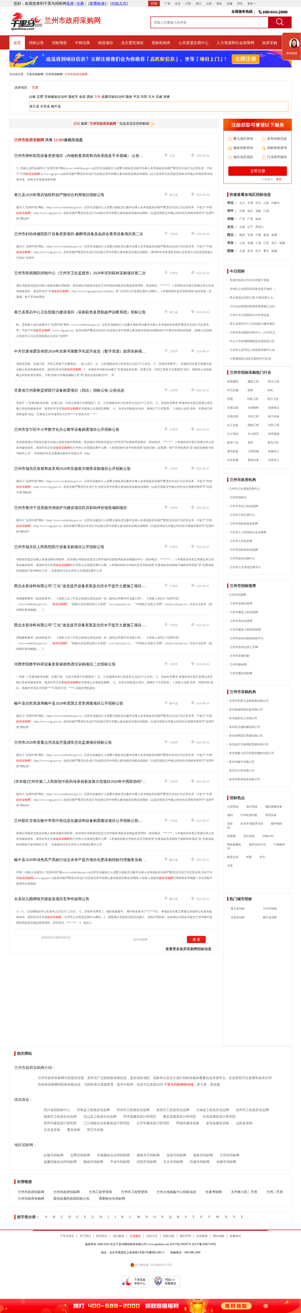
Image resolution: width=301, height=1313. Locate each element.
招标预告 (59, 43)
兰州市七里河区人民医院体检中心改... (252, 350)
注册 (80, 3)
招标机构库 (161, 43)
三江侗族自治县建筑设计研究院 (106, 1123)
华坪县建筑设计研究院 (139, 1116)
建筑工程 (253, 381)
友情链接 (202, 1236)
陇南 (129, 96)
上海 (258, 243)
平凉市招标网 (120, 1162)
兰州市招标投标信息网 (242, 549)
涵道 (230, 823)
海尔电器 (251, 806)
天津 (250, 203)
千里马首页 (67, 1236)
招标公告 (36, 43)
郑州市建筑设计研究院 (60, 1123)
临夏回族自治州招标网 (60, 1162)
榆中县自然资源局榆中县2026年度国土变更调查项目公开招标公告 (68, 703)
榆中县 (56, 106)
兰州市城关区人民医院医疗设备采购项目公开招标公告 (59, 547)
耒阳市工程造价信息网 (172, 1110)
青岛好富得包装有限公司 (243, 779)
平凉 (136, 96)
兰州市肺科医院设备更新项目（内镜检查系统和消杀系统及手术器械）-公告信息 (80, 156)
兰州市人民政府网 (239, 541)
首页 (17, 43)
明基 (249, 857)
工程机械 (253, 451)
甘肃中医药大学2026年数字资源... (249, 280)
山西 (266, 203)
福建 (282, 243)
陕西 (242, 235)
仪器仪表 (232, 416)
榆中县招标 (270, 917)
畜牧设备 (253, 460)
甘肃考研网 (213, 1192)
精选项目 (105, 43)
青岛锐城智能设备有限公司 (245, 709)
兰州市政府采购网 (31, 1198)
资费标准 (97, 3)
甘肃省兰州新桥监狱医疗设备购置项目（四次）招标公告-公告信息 (69, 390)
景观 (230, 399)
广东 (167, 3)
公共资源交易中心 (193, 43)
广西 (250, 219)
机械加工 (273, 451)
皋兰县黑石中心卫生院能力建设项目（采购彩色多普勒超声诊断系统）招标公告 (80, 312)
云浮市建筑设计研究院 (152, 1123)
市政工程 (250, 399)
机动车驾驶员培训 (252, 823)
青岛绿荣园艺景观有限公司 (245, 735)
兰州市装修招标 (238, 655)
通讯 (250, 442)
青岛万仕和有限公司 (240, 770)
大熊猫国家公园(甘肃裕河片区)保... (250, 358)
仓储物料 (253, 407)
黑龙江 (259, 227)
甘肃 (35, 87)
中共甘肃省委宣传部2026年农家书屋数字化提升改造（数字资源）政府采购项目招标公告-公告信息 (95, 351)
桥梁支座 (232, 857)
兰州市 (173, 234)
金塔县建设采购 (217, 1123)
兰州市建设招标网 (239, 673)
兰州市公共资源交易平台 (244, 567)
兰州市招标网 (54, 74)
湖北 (219, 3)
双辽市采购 (95, 1130)
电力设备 (273, 416)
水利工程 (253, 416)
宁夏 (258, 235)
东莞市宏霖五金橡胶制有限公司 (248, 700)
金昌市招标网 (176, 1155)
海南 (258, 219)
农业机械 (232, 460)
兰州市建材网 (237, 664)
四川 (258, 251)
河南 (242, 211)
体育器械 (273, 433)
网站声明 (185, 1236)
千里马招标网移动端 (179, 1084)
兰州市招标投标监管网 (242, 523)
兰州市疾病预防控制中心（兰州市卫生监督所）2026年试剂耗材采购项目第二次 (80, 273)
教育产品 (232, 442)
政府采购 (269, 43)
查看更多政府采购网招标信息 (188, 949)
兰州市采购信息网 (239, 603)
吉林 (242, 227)
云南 (242, 251)
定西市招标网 (80, 1155)
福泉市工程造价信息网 (60, 1116)
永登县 (45, 106)
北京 (178, 3)
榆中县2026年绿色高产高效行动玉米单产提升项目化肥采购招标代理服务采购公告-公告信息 (90, 860)
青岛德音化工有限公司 (242, 718)
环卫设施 (232, 390)
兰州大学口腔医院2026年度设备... (249, 315)
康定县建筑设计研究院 (179, 1116)
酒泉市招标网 (203, 1155)
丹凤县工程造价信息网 (93, 1110)
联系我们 (101, 1236)
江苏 (188, 3)
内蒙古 (275, 203)
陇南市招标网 (93, 1162)
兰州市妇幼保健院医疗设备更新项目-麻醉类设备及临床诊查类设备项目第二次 (78, 234)
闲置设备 (271, 815)
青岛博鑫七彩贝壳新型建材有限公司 (250, 753)
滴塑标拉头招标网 (112, 1198)
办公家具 (253, 433)
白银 (32, 96)
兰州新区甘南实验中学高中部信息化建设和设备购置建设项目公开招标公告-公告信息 (84, 821)
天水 (151, 96)
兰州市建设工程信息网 (242, 612)
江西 (266, 211)
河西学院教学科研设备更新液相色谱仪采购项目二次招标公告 (65, 664)
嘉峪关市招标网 (148, 1155)
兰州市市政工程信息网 (242, 506)
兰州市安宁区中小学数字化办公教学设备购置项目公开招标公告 (66, 429)
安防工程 (273, 425)
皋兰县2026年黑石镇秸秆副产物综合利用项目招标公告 (59, 195)
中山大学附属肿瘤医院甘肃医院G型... (251, 341)
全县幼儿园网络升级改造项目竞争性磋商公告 (51, 899)
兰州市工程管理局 (134, 1192)
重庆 (266, 251)
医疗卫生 (273, 399)
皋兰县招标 (238, 908)
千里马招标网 (34, 74)
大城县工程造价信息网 (212, 1110)
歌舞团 (231, 836)
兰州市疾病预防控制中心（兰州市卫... (252, 332)
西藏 (274, 251)
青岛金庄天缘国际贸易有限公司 (248, 744)
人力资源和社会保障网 (235, 43)
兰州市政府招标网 (31, 1192)
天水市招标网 (173, 1162)
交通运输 (232, 407)
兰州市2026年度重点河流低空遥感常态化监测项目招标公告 (63, 742)
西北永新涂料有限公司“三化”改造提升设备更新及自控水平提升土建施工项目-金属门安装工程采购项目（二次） (106, 586)
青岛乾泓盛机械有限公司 (243, 727)
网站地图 (218, 1236)
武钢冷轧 (268, 836)
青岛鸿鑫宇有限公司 (240, 761)
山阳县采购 (244, 1123)
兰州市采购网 (236, 594)
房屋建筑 (232, 381)
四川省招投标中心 (57, 1110)
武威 (159, 96)
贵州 (250, 251)
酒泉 (90, 96)
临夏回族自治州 (113, 96)
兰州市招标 (270, 908)
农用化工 (273, 460)
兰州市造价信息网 (239, 621)
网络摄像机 (234, 844)
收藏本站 (235, 1236)
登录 (70, 3)
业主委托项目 (132, 43)
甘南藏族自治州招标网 (113, 1155)
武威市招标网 (200, 1162)
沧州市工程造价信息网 (252, 1110)
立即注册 (257, 171)
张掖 (166, 96)
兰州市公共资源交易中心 (243, 488)
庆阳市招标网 (146, 1162)
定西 (40, 96)
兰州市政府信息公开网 (242, 647)
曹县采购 (73, 1130)
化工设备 (232, 425)
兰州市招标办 (237, 497)
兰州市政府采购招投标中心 (245, 638)
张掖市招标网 (226, 1162)
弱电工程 (253, 425)
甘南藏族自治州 (55, 96)
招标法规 (168, 1236)
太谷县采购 (52, 1130)
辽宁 (250, 227)
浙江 (198, 3)
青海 (266, 235)
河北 (240, 3)
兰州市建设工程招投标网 (244, 629)
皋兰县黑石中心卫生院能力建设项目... (252, 323)
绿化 (267, 390)
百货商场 (232, 806)
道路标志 (273, 407)
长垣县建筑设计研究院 (219, 1116)
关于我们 (85, 1236)
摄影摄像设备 (273, 806)
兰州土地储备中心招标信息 (176, 1192)
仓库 (230, 865)
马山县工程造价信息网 (99, 1116)
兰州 (97, 96)
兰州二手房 (274, 1192)
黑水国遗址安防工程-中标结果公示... (251, 297)
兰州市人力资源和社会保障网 (246, 532)
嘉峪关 (73, 96)
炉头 (262, 857)
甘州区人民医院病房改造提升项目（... (252, 289)
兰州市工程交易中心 (241, 515)
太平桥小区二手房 (244, 1192)
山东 (209, 3)
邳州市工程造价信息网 (133, 1110)
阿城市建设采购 (187, 1123)
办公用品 (232, 433)
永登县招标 (238, 917)
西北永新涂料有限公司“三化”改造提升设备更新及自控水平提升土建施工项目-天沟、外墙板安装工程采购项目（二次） (112, 625)
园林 (250, 390)
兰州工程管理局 (100, 1192)
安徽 (229, 3)
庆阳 (144, 96)
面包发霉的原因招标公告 (71, 1198)
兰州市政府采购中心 (241, 558)
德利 (230, 815)
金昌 (82, 96)
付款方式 (119, 3)
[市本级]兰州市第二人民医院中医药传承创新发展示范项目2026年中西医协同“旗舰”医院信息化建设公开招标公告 (107, 782)
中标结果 (82, 43)
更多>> (251, 3)
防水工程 (273, 381)
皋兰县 (34, 106)
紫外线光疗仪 (257, 844)
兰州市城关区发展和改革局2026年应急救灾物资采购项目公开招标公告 (72, 469)
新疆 (274, 235)
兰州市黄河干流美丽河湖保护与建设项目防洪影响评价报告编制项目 (70, 508)
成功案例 (118, 1236)
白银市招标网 (53, 1155)
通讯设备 (232, 451)
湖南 (258, 211)
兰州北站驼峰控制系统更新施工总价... (252, 306)
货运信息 (249, 836)
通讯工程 (270, 442)
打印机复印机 (249, 815)
